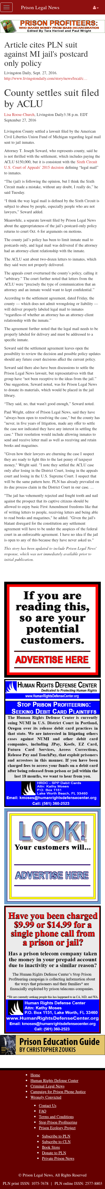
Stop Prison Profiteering (58, 1122)
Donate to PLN (54, 1152)
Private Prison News (58, 1158)
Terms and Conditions (56, 1116)
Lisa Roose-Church (19, 114)
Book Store (51, 1147)
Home (35, 1074)
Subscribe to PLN (56, 1136)
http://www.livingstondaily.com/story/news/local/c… (45, 78)
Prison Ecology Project (57, 1127)
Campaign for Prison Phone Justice (58, 1091)
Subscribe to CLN (56, 1141)
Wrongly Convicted (46, 1097)
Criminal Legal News (47, 1086)
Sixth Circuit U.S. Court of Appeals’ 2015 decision (50, 164)
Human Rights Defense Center (54, 1080)
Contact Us (47, 1105)
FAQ (42, 1111)
